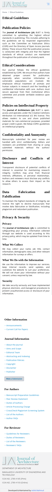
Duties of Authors (14, 403)
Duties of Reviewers (15, 437)
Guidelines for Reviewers (18, 433)
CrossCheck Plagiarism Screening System (25, 410)
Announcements (14, 325)
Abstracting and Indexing (18, 356)
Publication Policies (15, 360)
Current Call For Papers (17, 329)
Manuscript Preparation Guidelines (22, 395)
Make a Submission (14, 379)
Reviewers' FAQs (13, 445)
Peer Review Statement (17, 399)
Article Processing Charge (18, 406)
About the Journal (14, 344)
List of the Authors (14, 414)
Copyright (10, 364)
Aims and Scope (13, 348)
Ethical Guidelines (17, 12)
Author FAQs (12, 418)
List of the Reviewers (16, 441)
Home (4, 12)
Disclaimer (11, 368)
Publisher (10, 371)
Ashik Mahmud (37, 490)
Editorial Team (13, 352)
